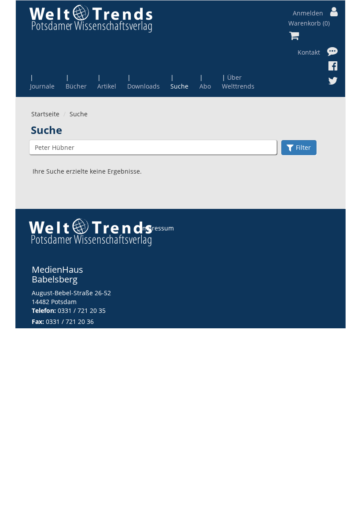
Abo (205, 86)
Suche (179, 86)
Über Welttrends (238, 81)
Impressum (157, 228)
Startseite (45, 114)
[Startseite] (90, 18)
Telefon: (44, 310)
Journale (42, 86)
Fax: (38, 321)
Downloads (143, 86)
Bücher (76, 86)
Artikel (106, 86)
